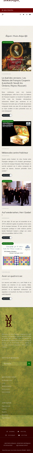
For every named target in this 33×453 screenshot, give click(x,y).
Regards (4, 412)
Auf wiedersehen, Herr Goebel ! (16, 213)
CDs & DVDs (5, 42)
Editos (9, 181)
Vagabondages (6, 418)
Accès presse (6, 389)
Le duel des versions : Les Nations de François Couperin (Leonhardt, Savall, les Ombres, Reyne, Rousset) (16, 81)
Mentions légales (6, 386)
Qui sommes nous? (21, 445)
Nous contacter (6, 392)
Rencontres (5, 415)
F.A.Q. (3, 383)
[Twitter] (23, 14)
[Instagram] (26, 14)
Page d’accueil (6, 406)
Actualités (5, 181)
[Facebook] (20, 14)
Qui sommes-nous (7, 380)
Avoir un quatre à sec (12, 276)
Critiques (10, 42)
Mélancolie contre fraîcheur (15, 152)
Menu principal (8, 10)
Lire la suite (7, 115)
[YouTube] (30, 14)
